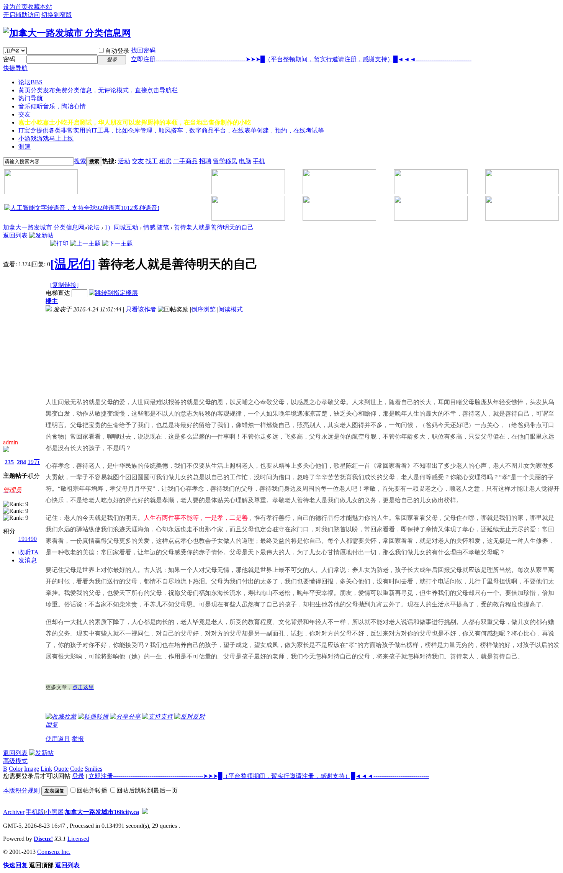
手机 (259, 161)
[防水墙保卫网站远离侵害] (145, 812)
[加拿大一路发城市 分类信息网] (67, 33)
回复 (52, 724)
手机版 (35, 812)
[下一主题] (117, 243)
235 (9, 462)
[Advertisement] (87, 352)
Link (46, 768)
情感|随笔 (156, 227)
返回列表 (15, 235)
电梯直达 (58, 293)
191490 (27, 539)
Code (76, 768)
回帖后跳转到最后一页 (147, 790)
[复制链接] (64, 285)
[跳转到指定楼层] (113, 293)
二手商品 (185, 161)
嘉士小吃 (134, 122)
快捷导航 (15, 68)
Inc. (65, 851)
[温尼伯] (72, 264)
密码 (9, 59)
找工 (152, 161)
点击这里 (83, 687)
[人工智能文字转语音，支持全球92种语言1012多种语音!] (81, 208)
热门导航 (30, 98)
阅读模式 (230, 309)
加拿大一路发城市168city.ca (102, 812)
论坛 (30, 82)
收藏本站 (40, 6)
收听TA (28, 552)
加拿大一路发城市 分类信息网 (43, 227)
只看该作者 (141, 309)
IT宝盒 (171, 130)
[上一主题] (85, 243)
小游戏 (46, 138)
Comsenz (49, 851)
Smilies (93, 768)
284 (21, 462)
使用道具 (58, 738)
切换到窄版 (56, 14)
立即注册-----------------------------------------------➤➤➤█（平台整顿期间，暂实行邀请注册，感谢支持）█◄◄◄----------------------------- (301, 59)
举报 (78, 738)
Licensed (78, 838)
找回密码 (143, 50)
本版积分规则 (21, 790)
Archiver (14, 812)
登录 (78, 776)
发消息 (27, 560)
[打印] (59, 243)
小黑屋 (54, 812)
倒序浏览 (203, 309)
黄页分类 (98, 90)
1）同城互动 (121, 227)
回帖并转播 (92, 790)
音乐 (52, 106)
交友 (24, 114)
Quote (61, 768)
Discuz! (43, 838)
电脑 (245, 161)
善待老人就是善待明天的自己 (214, 227)
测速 (24, 146)
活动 (124, 161)
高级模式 (15, 761)
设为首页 (15, 6)
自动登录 (117, 50)
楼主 (52, 301)
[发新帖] (41, 235)
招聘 (205, 161)
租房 (165, 161)
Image (31, 768)
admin (10, 442)
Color (16, 768)
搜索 (80, 161)
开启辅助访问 (21, 14)
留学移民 (225, 161)
